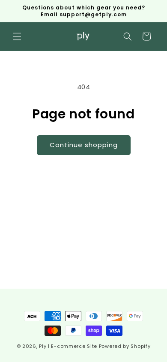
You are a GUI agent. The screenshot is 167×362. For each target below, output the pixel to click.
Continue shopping (84, 144)
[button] (17, 36)
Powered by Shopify (125, 346)
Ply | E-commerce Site (68, 346)
